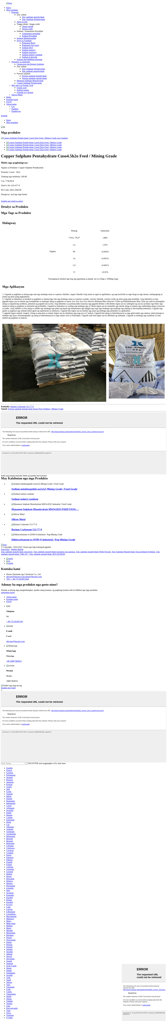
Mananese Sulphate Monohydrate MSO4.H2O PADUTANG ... (45, 509)
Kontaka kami (12, 99)
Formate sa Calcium (25, 92)
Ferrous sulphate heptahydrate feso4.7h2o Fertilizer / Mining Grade (35, 409)
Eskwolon (5, 549)
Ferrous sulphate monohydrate (34, 78)
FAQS (9, 102)
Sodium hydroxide (29, 57)
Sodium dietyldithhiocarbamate (29, 59)
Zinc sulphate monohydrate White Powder (93, 552)
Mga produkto (12, 10)
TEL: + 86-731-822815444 (17, 579)
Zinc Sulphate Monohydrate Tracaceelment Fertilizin (133, 552)
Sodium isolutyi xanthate (32, 55)
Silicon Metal (16, 95)
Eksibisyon (16, 111)
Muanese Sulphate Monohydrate (30, 81)
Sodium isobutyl (28, 50)
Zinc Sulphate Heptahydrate (33, 19)
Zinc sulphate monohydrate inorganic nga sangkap (54, 552)
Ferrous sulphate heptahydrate (34, 76)
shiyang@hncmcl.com (15, 577)
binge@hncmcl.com (33, 577)
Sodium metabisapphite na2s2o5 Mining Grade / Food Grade (44, 489)
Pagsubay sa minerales (20, 62)
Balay (8, 8)
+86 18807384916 (14, 661)
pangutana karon (8, 592)
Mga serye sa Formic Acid (22, 85)
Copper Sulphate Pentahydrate (29, 83)
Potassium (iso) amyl (30, 45)
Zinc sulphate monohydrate (33, 17)
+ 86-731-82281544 (14, 621)
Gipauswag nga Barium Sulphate (30, 64)
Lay (13, 106)
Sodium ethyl (27, 48)
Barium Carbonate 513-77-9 (22, 406)
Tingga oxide (27, 29)
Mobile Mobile (17, 549)
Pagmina (15, 12)
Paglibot (14, 109)
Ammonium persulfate (31, 33)
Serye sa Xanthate (24, 41)
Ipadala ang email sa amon (12, 201)
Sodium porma (23, 90)
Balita (8, 97)
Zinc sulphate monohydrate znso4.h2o (16, 552)
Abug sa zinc (22, 22)
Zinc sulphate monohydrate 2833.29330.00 (47, 554)
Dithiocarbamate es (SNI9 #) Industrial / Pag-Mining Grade (43, 539)
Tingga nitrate (27, 26)
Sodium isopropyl (29, 52)
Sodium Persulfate (29, 36)
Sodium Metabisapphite (26, 38)
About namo (11, 104)
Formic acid (21, 88)
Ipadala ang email (8, 688)
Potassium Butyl (28, 43)
